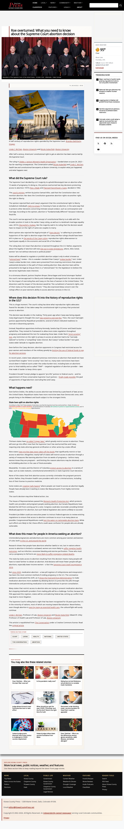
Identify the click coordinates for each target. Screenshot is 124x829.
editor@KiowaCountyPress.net (21, 807)
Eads (25, 787)
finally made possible (67, 377)
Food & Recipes (88, 779)
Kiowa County (28, 779)
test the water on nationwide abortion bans (61, 520)
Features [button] (52, 7)
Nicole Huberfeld (47, 149)
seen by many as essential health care (44, 607)
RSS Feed (105, 781)
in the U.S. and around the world (33, 541)
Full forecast (100, 68)
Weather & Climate (69, 781)
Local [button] (43, 3)
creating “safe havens (31, 486)
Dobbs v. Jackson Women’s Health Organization (37, 162)
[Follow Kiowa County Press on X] (98, 143)
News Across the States (12, 781)
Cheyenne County (30, 781)
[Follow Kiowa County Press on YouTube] (98, 149)
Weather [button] (77, 3)
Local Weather (68, 787)
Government (47, 779)
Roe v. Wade (35, 188)
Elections (7, 787)
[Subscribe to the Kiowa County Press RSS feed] (111, 143)
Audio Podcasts (88, 784)
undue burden (65, 259)
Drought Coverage (69, 784)
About (79, 7)
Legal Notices (48, 792)
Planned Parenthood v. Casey (55, 188)
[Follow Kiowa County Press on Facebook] (105, 143)
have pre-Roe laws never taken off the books (37, 452)
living (25, 636)
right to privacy (34, 206)
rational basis (15, 259)
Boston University (30, 149)
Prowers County (29, 784)
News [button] (52, 3)
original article (18, 625)
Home (35, 3)
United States (62, 636)
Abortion (36, 642)
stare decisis (54, 232)
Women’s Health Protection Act (56, 501)
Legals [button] (66, 7)
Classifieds (37, 7)
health (36, 636)
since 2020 (16, 572)
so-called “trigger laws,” (35, 441)
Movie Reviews (88, 781)
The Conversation (42, 622)
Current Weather (69, 779)
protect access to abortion (60, 468)
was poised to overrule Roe (51, 318)
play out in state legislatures (51, 249)
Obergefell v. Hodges (27, 225)
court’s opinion (19, 192)
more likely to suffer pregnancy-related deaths (55, 554)
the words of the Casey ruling (35, 238)
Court (14, 636)
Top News (7, 779)
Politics (6, 784)
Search (104, 779)
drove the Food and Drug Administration (55, 578)
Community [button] (64, 3)
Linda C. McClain (15, 149)
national (48, 636)
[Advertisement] (108, 225)
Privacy (104, 789)
